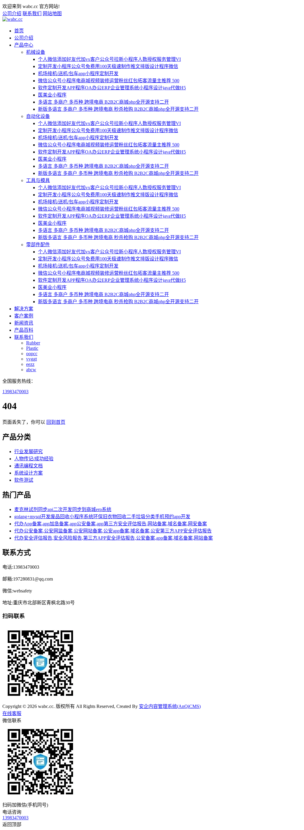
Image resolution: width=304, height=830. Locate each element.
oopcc (31, 353)
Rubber (33, 342)
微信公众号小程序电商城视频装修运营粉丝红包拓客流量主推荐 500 (108, 80)
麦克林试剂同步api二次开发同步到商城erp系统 (62, 509)
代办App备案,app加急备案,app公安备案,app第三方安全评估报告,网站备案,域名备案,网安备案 (110, 523)
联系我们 (32, 13)
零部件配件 (38, 244)
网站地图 (52, 13)
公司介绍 (11, 13)
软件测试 (23, 480)
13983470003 (15, 391)
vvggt (31, 358)
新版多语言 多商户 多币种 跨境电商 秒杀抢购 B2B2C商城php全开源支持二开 (118, 109)
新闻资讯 (23, 322)
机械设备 (35, 52)
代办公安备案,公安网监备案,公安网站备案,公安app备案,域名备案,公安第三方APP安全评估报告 (113, 530)
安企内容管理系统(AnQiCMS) (170, 706)
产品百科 (23, 330)
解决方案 (23, 308)
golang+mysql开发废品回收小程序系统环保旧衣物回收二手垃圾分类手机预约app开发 (102, 516)
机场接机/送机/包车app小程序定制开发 (78, 73)
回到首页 (55, 422)
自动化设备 (38, 116)
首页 (19, 30)
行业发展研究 (28, 451)
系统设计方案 (28, 472)
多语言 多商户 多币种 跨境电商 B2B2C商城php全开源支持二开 (103, 102)
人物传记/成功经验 (33, 458)
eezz (30, 364)
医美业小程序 (52, 94)
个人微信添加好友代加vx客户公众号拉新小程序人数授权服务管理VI (109, 59)
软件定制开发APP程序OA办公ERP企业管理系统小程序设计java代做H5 (112, 87)
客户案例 (23, 315)
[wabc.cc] (12, 19)
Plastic (32, 348)
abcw (31, 369)
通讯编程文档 (28, 465)
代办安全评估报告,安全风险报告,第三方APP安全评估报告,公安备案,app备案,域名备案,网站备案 (113, 537)
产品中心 (23, 45)
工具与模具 (38, 180)
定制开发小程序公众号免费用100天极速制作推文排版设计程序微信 (108, 66)
